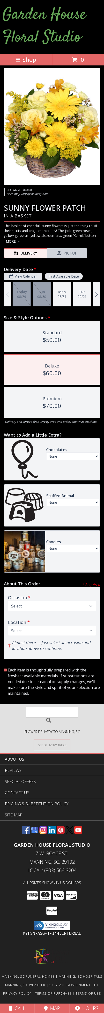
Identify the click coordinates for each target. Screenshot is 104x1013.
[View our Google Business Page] (34, 832)
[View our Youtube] (78, 832)
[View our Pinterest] (61, 832)
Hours (89, 1008)
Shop (29, 60)
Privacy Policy (17, 993)
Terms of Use (88, 993)
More (11, 241)
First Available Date (64, 276)
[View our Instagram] (43, 832)
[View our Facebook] (26, 832)
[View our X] (69, 832)
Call (18, 1008)
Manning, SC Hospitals (80, 976)
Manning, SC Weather (25, 985)
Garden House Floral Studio (44, 26)
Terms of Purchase (53, 993)
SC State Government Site (74, 985)
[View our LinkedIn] (52, 832)
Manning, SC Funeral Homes (28, 976)
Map (54, 1008)
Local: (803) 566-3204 (52, 870)
